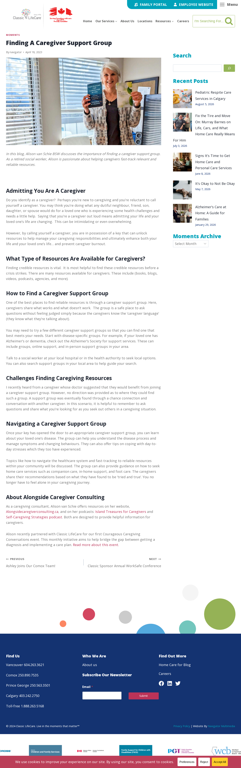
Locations (145, 21)
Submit (143, 696)
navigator (16, 52)
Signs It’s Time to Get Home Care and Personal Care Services (214, 161)
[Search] (229, 68)
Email (87, 687)
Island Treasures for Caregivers (120, 511)
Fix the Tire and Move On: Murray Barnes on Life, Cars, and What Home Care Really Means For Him (204, 127)
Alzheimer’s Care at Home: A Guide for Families (210, 213)
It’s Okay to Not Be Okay (215, 183)
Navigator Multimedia (221, 726)
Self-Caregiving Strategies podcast (34, 517)
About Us (127, 21)
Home (87, 21)
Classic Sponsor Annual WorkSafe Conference (124, 562)
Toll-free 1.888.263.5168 (25, 706)
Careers (183, 21)
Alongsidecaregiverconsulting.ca (32, 511)
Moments (13, 35)
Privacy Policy (181, 726)
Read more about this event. (96, 544)
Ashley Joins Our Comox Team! (30, 562)
